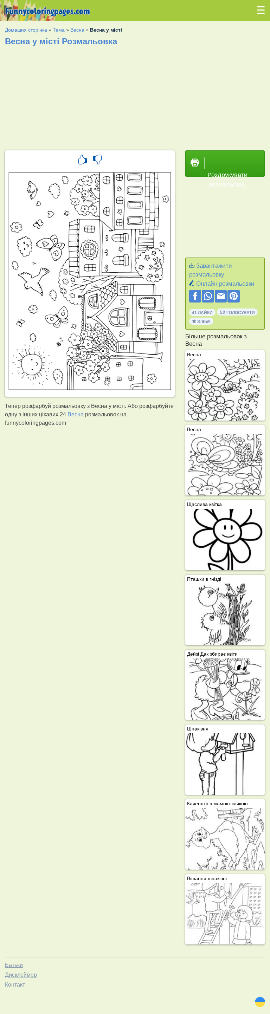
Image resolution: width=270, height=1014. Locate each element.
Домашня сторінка (26, 30)
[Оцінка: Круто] (82, 160)
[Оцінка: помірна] (97, 160)
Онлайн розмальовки (225, 283)
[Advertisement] (135, 96)
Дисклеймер (21, 975)
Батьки (14, 965)
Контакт (15, 985)
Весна (77, 30)
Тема (59, 30)
